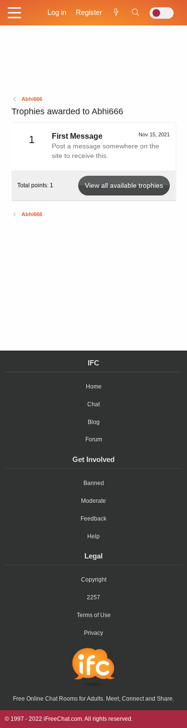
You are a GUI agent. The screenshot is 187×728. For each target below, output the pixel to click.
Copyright (93, 579)
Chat (93, 404)
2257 (93, 597)
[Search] (135, 12)
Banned (93, 483)
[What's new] (116, 12)
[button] (14, 13)
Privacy (93, 633)
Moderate (93, 500)
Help (93, 536)
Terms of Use (94, 615)
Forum (93, 439)
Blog (94, 422)
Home (94, 386)
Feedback (93, 518)
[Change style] (161, 12)
